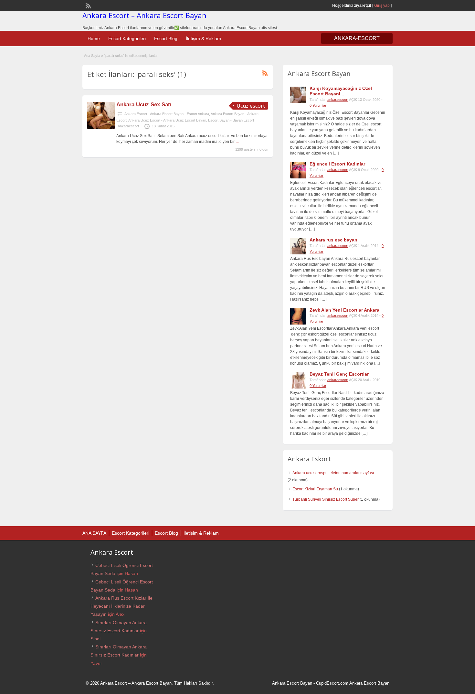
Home (94, 38)
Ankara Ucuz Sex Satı (144, 104)
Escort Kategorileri (127, 38)
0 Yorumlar (318, 105)
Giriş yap (382, 5)
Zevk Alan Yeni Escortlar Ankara (344, 310)
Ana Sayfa (92, 56)
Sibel (95, 638)
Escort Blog (165, 38)
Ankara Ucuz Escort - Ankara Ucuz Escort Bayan (167, 120)
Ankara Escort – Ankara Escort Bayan (144, 15)
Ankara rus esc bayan (333, 239)
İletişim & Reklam (203, 38)
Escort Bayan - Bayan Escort (231, 120)
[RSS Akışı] (87, 5)
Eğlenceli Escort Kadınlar (337, 163)
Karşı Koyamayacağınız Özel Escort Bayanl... (341, 91)
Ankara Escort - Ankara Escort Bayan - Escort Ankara (166, 114)
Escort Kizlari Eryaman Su (315, 489)
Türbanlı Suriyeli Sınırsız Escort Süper (325, 499)
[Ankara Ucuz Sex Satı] (101, 128)
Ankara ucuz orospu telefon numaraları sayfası (333, 473)
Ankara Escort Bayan (292, 683)
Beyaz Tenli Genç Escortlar (339, 374)
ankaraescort (128, 126)
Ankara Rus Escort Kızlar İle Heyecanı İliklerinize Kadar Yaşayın (121, 606)
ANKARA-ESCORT (357, 38)
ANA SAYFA (94, 533)
